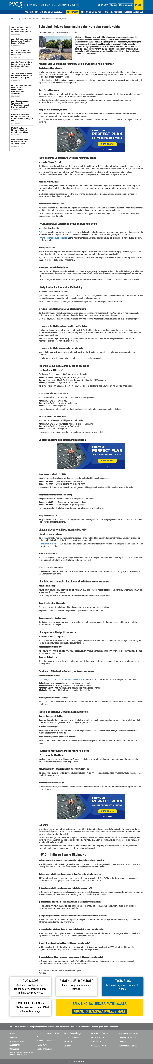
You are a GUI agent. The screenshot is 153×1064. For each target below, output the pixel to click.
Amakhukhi (69, 1041)
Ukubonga (68, 1045)
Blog (18, 18)
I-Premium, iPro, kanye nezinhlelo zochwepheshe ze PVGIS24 (62, 679)
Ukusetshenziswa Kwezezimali (99, 1011)
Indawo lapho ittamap (128, 1045)
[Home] (12, 18)
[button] (92, 12)
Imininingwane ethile (127, 1037)
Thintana (122, 1041)
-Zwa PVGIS (96, 1041)
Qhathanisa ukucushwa (128, 1033)
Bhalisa (113, 5)
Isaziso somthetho (72, 1037)
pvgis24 (138, 5)
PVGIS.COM (42, 1044)
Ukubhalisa (14, 1049)
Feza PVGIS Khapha (99, 1033)
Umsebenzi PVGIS (98, 1045)
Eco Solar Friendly (44, 1049)
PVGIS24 (42, 232)
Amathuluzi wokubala (46, 1040)
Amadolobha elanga (72, 1033)
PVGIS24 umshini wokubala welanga (53, 238)
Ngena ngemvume (125, 5)
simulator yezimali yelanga (49, 544)
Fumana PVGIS (97, 1037)
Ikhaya (12, 1033)
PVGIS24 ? (13, 1037)
